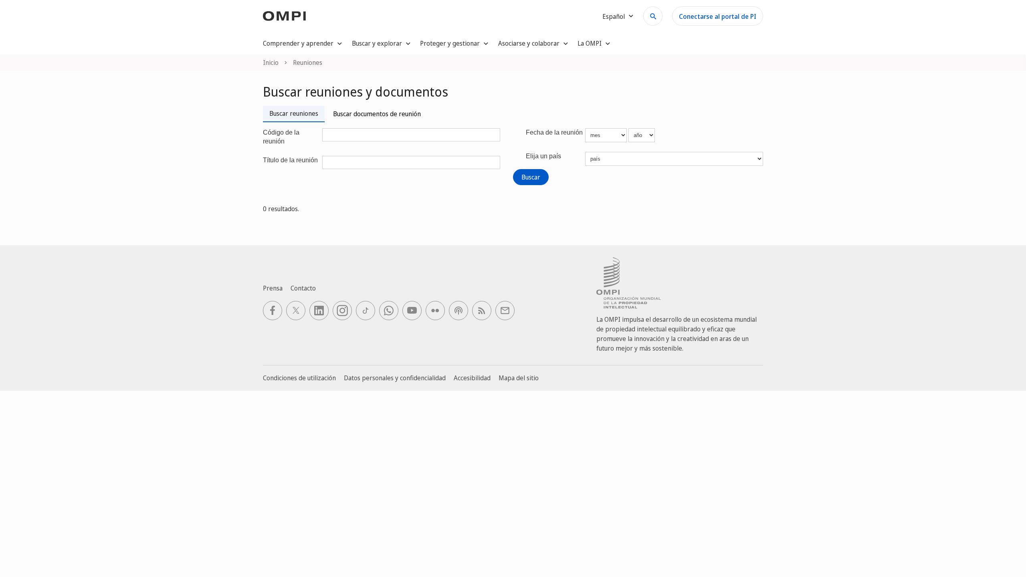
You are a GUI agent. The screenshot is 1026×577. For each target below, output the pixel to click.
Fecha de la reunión (554, 132)
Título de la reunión (290, 160)
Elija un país (543, 156)
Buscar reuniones (293, 113)
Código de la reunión (281, 137)
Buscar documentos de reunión (377, 113)
